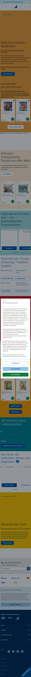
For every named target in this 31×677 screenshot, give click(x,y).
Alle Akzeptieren (15, 374)
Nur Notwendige (15, 369)
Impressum (23, 356)
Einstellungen (15, 363)
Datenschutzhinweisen (8, 356)
